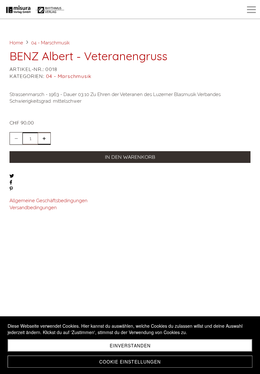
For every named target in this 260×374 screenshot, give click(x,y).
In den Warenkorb (130, 157)
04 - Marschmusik (69, 76)
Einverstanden (130, 345)
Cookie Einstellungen (130, 361)
